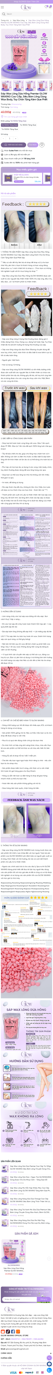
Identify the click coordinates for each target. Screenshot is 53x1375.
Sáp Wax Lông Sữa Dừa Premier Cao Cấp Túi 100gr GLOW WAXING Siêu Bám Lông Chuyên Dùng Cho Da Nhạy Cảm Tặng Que (30, 1167)
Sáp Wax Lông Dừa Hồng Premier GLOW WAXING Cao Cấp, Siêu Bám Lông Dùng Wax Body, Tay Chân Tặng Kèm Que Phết (13, 1270)
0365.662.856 (38, 1339)
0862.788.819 (27, 1339)
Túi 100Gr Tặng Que (9, 125)
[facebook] (13, 1332)
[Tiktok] (8, 1332)
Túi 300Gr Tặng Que (28, 125)
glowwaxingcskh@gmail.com (17, 1349)
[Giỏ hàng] (50, 6)
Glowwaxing (14, 1265)
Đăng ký (44, 1299)
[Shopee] (3, 1332)
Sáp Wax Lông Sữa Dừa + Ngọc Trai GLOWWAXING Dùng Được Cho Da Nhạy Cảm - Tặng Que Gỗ (30, 1178)
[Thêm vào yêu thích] (41, 144)
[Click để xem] (26, 54)
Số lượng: (4, 134)
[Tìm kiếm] (3, 14)
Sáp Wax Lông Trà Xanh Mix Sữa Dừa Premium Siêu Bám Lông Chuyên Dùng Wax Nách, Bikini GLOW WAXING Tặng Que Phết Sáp (30, 1211)
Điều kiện (38, 181)
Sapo (30, 1369)
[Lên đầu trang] (49, 1351)
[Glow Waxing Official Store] (26, 8)
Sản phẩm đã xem (26, 1234)
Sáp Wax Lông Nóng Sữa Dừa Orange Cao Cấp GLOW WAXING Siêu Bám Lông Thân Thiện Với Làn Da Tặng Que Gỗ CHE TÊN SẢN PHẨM (30, 1200)
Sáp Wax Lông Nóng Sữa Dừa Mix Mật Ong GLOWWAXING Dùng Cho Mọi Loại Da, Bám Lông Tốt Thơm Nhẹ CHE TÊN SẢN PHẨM (29, 1222)
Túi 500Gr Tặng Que (10, 129)
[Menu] (2, 7)
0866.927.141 (15, 1339)
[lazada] (18, 1332)
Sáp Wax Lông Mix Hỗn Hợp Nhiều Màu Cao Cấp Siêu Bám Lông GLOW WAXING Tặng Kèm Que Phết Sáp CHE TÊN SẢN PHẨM (30, 1189)
